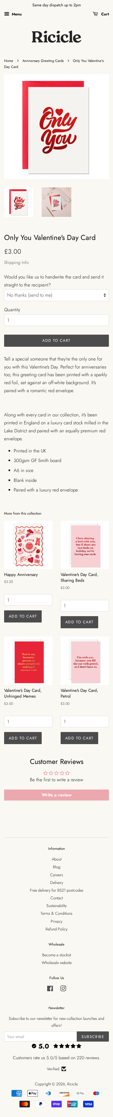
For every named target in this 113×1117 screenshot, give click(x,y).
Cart (104, 14)
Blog (56, 867)
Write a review (57, 795)
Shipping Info (16, 262)
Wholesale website (57, 962)
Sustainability (56, 905)
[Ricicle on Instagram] (63, 989)
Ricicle (72, 1084)
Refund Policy (56, 929)
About (56, 859)
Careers (56, 875)
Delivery (56, 882)
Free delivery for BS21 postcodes (56, 890)
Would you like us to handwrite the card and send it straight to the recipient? (54, 281)
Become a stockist (56, 955)
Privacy (56, 921)
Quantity (12, 309)
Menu (16, 14)
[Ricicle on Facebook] (50, 989)
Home (8, 60)
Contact (56, 898)
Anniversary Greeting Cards (43, 60)
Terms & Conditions (56, 913)
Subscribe (92, 1036)
